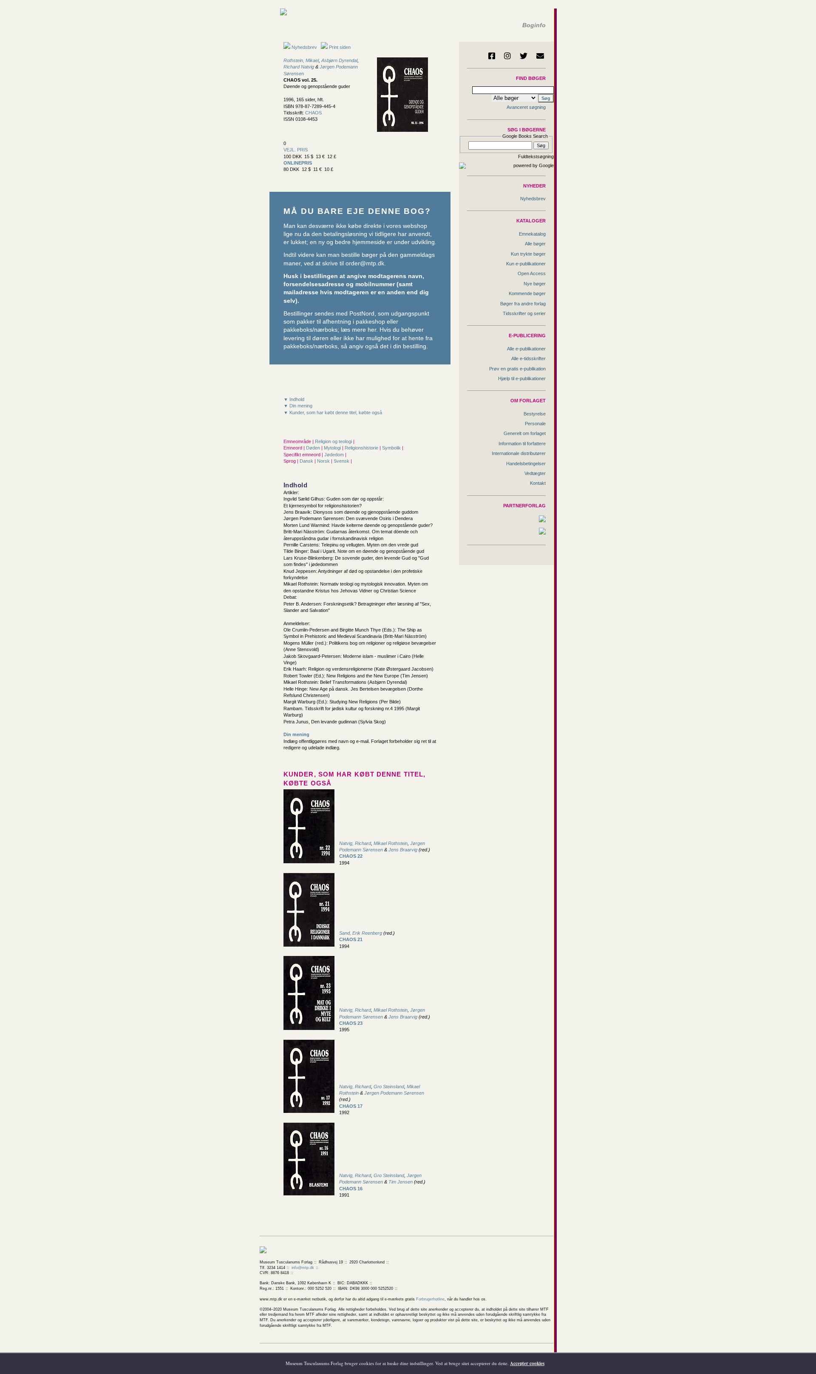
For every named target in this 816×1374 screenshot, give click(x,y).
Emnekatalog (532, 233)
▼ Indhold (293, 399)
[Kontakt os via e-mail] (540, 55)
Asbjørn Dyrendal (339, 60)
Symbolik (392, 447)
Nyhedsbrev (303, 47)
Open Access (532, 273)
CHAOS (313, 112)
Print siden (340, 47)
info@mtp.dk (303, 1268)
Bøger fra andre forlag (523, 303)
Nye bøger (535, 283)
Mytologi (333, 447)
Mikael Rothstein (391, 843)
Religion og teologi (334, 441)
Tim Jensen (400, 1181)
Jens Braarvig (402, 849)
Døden (313, 447)
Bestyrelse (535, 413)
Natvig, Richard (355, 843)
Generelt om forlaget (525, 433)
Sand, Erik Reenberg (360, 933)
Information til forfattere (522, 443)
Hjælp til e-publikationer (522, 378)
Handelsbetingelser (526, 463)
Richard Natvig (298, 66)
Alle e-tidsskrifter (528, 358)
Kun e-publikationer (526, 263)
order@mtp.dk (365, 263)
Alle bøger (535, 243)
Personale (535, 423)
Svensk (342, 461)
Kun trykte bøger (528, 253)
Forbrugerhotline (430, 1299)
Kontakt (538, 483)
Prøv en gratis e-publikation (517, 368)
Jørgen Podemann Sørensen (394, 1092)
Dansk (307, 461)
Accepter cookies (527, 1363)
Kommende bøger (527, 293)
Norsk (324, 461)
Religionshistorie (362, 447)
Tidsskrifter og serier (524, 313)
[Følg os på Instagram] (507, 55)
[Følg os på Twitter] (523, 55)
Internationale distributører (519, 453)
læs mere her (358, 330)
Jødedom (334, 454)
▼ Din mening (297, 405)
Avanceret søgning (526, 107)
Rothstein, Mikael (301, 60)
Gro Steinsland (389, 1086)
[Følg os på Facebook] (492, 55)
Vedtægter (535, 473)
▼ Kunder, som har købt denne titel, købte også (332, 412)
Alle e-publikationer (526, 348)
